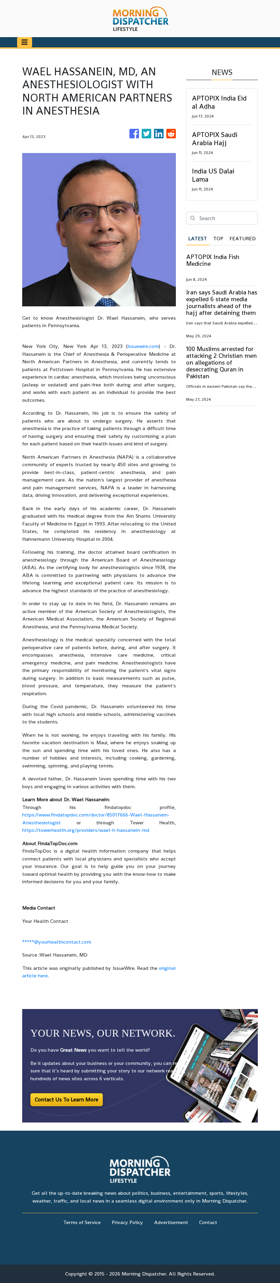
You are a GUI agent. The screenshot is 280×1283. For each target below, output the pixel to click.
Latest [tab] (197, 238)
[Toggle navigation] (24, 42)
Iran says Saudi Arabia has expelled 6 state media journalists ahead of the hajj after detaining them (221, 302)
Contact (208, 1222)
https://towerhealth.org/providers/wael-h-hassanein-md (85, 830)
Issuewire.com (143, 346)
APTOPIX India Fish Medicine (212, 260)
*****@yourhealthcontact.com (56, 941)
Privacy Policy (127, 1222)
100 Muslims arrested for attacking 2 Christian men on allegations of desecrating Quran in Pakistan (221, 362)
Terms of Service (82, 1222)
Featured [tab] (242, 238)
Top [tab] (218, 238)
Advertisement (171, 1222)
